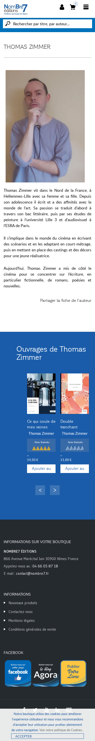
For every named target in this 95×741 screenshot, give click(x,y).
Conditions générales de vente (32, 629)
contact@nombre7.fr (32, 573)
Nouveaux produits (23, 602)
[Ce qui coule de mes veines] (41, 393)
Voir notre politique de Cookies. (61, 730)
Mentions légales (22, 620)
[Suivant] (55, 490)
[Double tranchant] (74, 393)
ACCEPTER (23, 736)
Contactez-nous (21, 611)
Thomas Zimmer (41, 433)
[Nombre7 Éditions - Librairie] (16, 9)
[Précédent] (40, 490)
